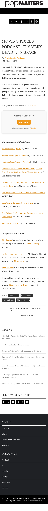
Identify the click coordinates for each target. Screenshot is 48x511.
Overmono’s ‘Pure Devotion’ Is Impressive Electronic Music (23, 358)
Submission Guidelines (11, 440)
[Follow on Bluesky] (16, 21)
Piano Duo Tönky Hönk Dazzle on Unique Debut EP (22, 383)
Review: (11, 148)
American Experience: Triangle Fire (25, 309)
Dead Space (13, 296)
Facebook (5, 460)
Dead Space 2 (26, 296)
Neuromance (19, 261)
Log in (33, 128)
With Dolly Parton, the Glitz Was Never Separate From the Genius (23, 337)
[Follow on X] (11, 21)
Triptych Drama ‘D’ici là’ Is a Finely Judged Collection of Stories (23, 367)
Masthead (5, 428)
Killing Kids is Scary (11, 223)
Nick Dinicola (8, 268)
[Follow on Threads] (31, 21)
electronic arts (8, 300)
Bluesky (5, 471)
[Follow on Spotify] (36, 21)
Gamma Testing (32, 244)
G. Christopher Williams (15, 58)
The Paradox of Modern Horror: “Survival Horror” (23, 193)
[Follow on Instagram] (26, 21)
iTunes (33, 105)
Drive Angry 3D (28, 316)
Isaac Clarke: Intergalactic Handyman (17, 203)
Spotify (4, 477)
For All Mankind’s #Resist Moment (15, 345)
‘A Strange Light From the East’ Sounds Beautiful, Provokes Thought (21, 376)
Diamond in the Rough (19, 285)
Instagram (6, 482)
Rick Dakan (7, 240)
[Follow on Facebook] (21, 21)
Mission (5, 434)
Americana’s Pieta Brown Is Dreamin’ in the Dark (21, 351)
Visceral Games (23, 300)
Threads (5, 488)
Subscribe (24, 122)
